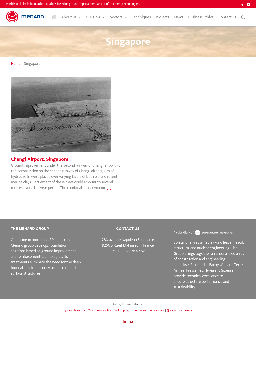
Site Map (88, 310)
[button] (243, 17)
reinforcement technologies (39, 256)
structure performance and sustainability (201, 284)
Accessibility (157, 310)
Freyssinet (194, 270)
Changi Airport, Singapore (68, 111)
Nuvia (209, 270)
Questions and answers (180, 310)
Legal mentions (71, 310)
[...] (109, 187)
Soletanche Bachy (204, 264)
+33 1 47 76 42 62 (131, 251)
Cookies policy (122, 310)
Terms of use (140, 310)
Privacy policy (103, 310)
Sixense (227, 270)
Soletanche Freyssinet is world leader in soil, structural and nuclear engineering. (209, 245)
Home (16, 63)
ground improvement (58, 251)
